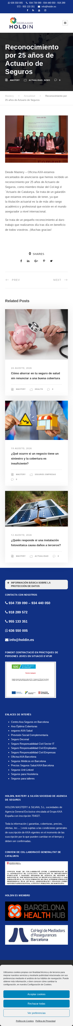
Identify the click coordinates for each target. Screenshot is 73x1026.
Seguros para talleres (23, 778)
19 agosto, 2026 (21, 448)
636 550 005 (17, 3)
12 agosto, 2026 (21, 535)
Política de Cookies (25, 1021)
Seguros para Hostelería (24, 774)
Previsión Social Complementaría (29, 735)
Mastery (15, 80)
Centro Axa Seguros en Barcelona (30, 721)
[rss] (33, 10)
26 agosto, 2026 (21, 368)
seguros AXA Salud (21, 730)
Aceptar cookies (36, 994)
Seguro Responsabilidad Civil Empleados (34, 748)
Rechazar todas (36, 1003)
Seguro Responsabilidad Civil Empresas (33, 752)
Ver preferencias (37, 1013)
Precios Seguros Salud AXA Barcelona (32, 765)
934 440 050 (49, 3)
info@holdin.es (48, 6)
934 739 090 (35, 3)
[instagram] (45, 10)
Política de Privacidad (45, 1021)
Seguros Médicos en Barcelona (28, 761)
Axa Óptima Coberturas (24, 726)
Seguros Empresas (45, 474)
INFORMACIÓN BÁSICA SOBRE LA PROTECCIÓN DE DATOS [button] (31, 584)
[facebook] (27, 10)
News (47, 80)
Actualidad (36, 80)
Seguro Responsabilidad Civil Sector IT (32, 743)
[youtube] (39, 10)
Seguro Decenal (20, 739)
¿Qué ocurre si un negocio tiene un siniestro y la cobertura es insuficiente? (35, 458)
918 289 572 (18, 612)
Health (39, 389)
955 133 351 (29, 6)
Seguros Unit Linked (22, 769)
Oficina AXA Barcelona (23, 756)
